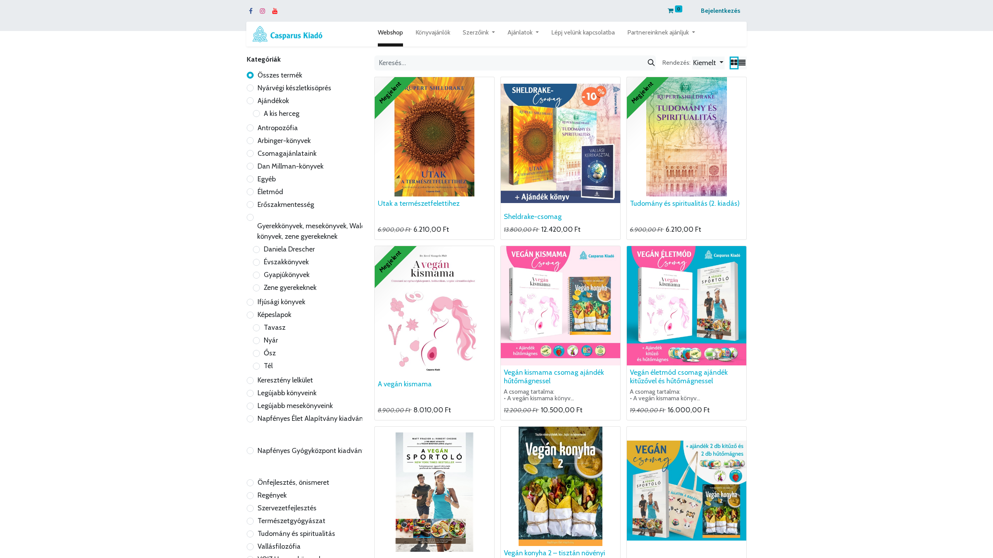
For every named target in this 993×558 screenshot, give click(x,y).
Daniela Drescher (289, 249)
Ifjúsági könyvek (281, 302)
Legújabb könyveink (287, 393)
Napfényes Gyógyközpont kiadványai (314, 450)
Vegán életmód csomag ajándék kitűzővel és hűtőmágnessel (679, 376)
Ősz (270, 353)
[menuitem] (390, 34)
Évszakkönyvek (286, 262)
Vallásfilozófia (279, 546)
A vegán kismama (405, 384)
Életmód (270, 192)
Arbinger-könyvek (284, 140)
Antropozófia (278, 128)
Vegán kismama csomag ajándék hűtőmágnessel (554, 376)
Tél (268, 366)
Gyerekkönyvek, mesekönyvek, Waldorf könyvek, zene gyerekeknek (315, 231)
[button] (708, 63)
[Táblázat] (734, 63)
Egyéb (267, 179)
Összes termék (280, 75)
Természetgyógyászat (291, 521)
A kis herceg (281, 113)
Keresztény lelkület (285, 380)
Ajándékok (273, 100)
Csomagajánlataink (287, 153)
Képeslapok (274, 314)
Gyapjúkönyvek (287, 274)
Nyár (271, 340)
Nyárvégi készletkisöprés (294, 88)
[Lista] (742, 63)
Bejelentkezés (720, 10)
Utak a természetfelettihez (419, 203)
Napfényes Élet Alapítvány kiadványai (315, 418)
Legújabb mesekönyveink (295, 405)
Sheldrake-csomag (533, 216)
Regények (272, 495)
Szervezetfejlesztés (287, 508)
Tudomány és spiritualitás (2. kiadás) (685, 203)
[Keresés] (651, 63)
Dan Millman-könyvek (291, 166)
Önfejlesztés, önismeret (293, 482)
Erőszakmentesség (286, 204)
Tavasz (274, 327)
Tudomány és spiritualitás (296, 533)
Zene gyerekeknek (290, 287)
